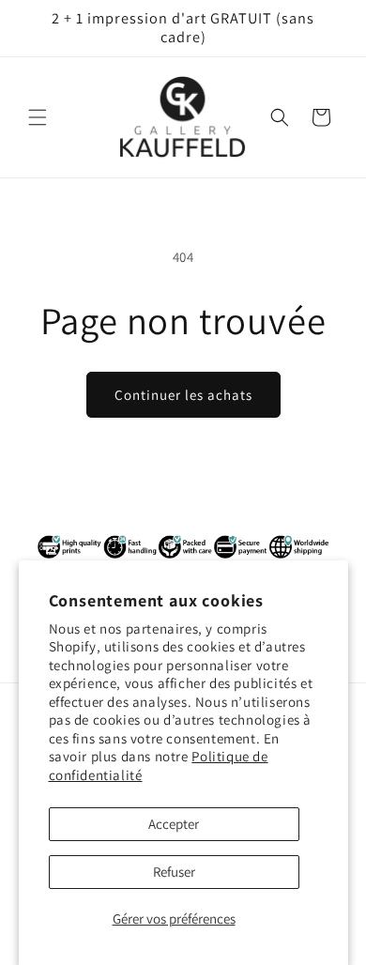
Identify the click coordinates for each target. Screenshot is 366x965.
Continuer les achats (183, 395)
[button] (37, 117)
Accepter (173, 824)
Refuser (174, 872)
